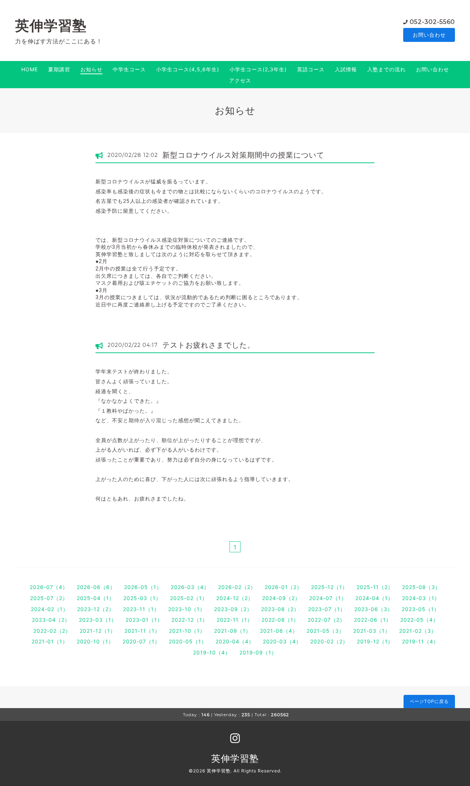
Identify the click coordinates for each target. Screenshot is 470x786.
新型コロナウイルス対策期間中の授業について (243, 155)
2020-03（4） (282, 641)
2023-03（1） (98, 620)
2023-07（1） (327, 609)
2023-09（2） (233, 609)
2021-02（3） (418, 631)
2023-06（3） (373, 609)
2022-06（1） (372, 620)
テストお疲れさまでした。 (208, 345)
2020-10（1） (95, 641)
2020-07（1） (141, 641)
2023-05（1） (421, 609)
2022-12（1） (189, 620)
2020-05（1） (188, 641)
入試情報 (346, 69)
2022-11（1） (235, 620)
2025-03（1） (142, 598)
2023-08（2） (280, 609)
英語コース (311, 69)
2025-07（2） (49, 598)
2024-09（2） (281, 598)
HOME (29, 69)
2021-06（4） (279, 631)
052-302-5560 (432, 21)
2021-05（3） (325, 631)
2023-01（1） (144, 620)
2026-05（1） (143, 587)
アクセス (240, 80)
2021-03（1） (371, 631)
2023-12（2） (95, 609)
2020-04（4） (235, 641)
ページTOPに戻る (429, 701)
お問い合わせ (429, 35)
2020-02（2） (329, 641)
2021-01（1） (50, 641)
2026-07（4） (49, 587)
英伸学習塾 (51, 25)
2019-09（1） (258, 652)
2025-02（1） (188, 598)
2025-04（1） (96, 598)
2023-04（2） (51, 620)
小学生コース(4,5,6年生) (187, 69)
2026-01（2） (283, 587)
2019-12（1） (375, 641)
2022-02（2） (52, 631)
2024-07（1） (328, 598)
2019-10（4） (212, 652)
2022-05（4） (419, 620)
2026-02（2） (237, 587)
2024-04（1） (374, 598)
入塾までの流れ (386, 69)
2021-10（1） (187, 631)
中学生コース (129, 69)
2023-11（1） (141, 609)
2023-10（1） (186, 609)
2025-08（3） (421, 587)
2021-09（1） (232, 631)
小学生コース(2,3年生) (258, 69)
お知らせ (91, 69)
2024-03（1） (421, 598)
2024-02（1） (49, 609)
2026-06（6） (96, 587)
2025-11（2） (375, 587)
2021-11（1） (142, 631)
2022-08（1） (280, 620)
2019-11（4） (420, 641)
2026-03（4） (190, 587)
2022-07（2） (326, 620)
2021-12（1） (98, 631)
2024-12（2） (234, 598)
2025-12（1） (329, 587)
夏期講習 (59, 69)
